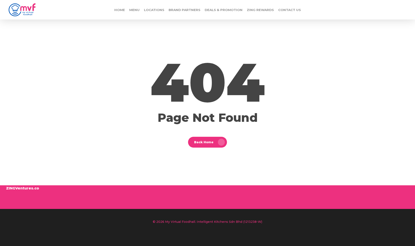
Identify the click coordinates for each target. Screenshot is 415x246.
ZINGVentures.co (22, 188)
